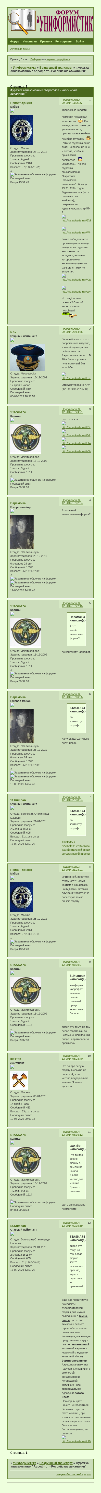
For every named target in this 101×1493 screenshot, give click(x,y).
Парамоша (18, 503)
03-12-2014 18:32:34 (72, 501)
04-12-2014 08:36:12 (72, 1133)
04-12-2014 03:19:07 (72, 963)
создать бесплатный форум (73, 1474)
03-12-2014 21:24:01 (72, 868)
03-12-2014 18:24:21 (72, 410)
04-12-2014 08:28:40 (72, 1057)
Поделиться (69, 99)
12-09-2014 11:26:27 (72, 101)
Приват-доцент (21, 103)
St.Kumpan (18, 800)
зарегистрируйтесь (58, 59)
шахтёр (15, 1059)
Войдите (35, 59)
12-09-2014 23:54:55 (72, 330)
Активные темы (20, 48)
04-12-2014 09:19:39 (72, 1224)
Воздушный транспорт (56, 67)
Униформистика (24, 67)
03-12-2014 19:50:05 (72, 695)
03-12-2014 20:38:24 (72, 798)
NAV (13, 332)
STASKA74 (18, 412)
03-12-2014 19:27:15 (72, 604)
